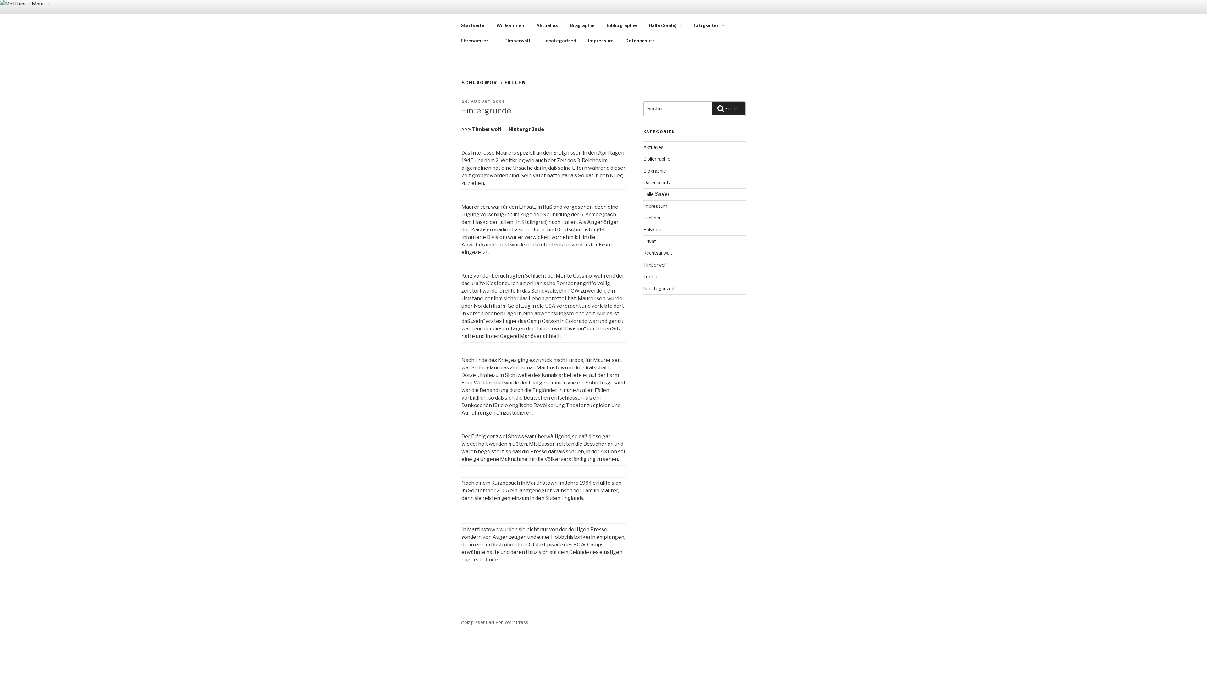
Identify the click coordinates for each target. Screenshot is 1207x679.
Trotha (650, 276)
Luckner (652, 217)
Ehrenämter (474, 40)
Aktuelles (547, 25)
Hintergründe (486, 110)
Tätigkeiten (706, 25)
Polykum (652, 229)
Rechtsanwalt (657, 253)
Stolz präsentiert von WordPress (494, 622)
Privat (649, 241)
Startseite (472, 25)
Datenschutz (640, 40)
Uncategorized (559, 40)
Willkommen (510, 25)
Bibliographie (622, 25)
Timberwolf (517, 40)
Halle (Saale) (663, 25)
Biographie (582, 25)
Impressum (601, 40)
